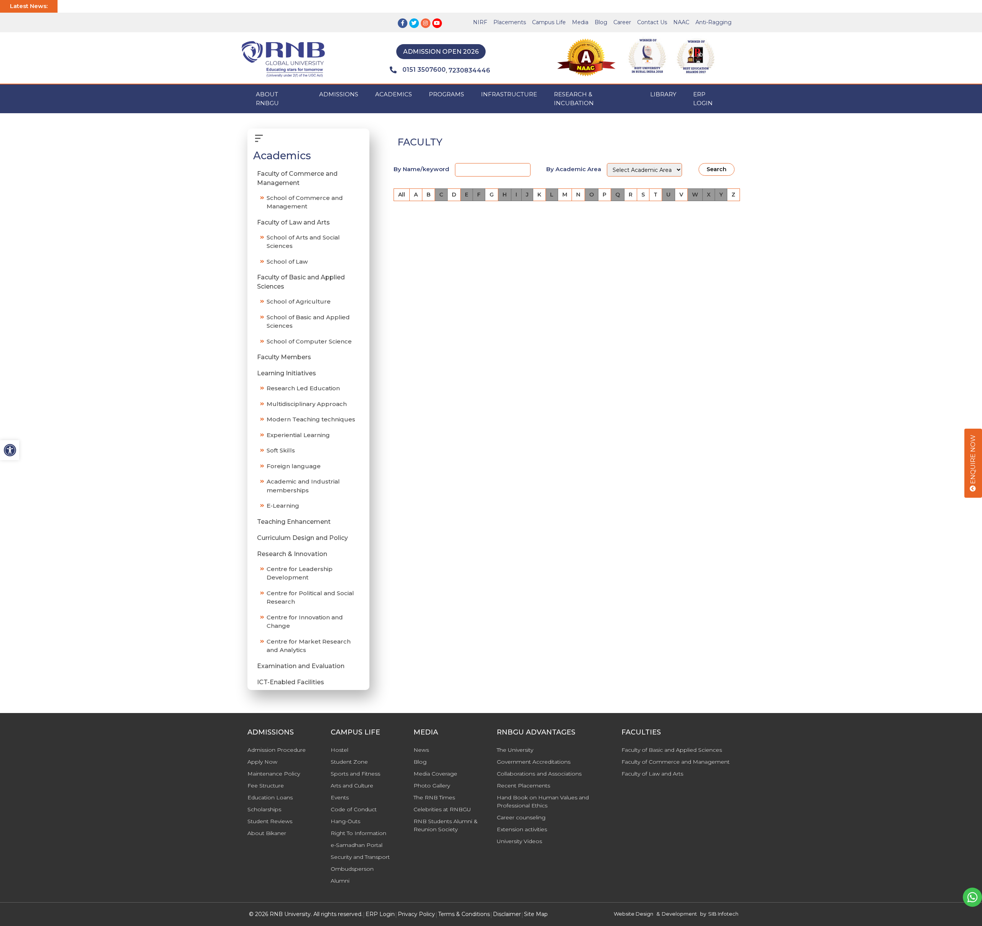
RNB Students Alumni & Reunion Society (446, 825)
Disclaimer (507, 914)
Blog (601, 22)
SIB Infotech (723, 914)
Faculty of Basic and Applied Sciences (301, 282)
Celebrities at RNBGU (442, 809)
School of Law (287, 261)
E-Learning (283, 505)
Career (622, 22)
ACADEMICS (393, 94)
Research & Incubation (574, 99)
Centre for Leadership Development (300, 573)
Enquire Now (973, 460)
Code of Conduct (354, 809)
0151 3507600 (424, 69)
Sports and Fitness (355, 773)
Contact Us (652, 22)
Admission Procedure (276, 749)
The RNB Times (434, 797)
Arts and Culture (352, 785)
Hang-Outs (345, 821)
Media (580, 22)
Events (340, 797)
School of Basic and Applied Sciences (308, 322)
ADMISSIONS (338, 94)
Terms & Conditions (464, 914)
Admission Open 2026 (441, 51)
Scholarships (264, 809)
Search (717, 169)
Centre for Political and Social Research (310, 597)
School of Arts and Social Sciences (303, 242)
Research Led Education (303, 388)
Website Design (633, 914)
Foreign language (294, 466)
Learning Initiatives (286, 373)
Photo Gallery (432, 785)
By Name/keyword (421, 169)
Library (663, 94)
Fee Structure (265, 785)
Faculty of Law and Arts (293, 222)
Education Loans (270, 797)
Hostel (339, 749)
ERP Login (703, 99)
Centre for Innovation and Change (305, 622)
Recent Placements (523, 785)
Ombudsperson (352, 868)
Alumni (340, 880)
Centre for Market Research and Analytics (309, 646)
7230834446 (469, 70)
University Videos (519, 841)
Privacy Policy (416, 914)
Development (679, 914)
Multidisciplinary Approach (307, 404)
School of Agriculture (299, 301)
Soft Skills (281, 450)
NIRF (480, 22)
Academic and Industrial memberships (303, 486)
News (421, 749)
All (401, 194)
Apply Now (262, 761)
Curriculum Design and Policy (302, 537)
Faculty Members (284, 357)
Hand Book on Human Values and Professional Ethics (543, 801)
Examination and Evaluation (300, 666)
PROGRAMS (446, 94)
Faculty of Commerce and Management (297, 178)
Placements (509, 22)
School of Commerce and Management (305, 202)
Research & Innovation (292, 554)
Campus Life (549, 22)
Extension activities (522, 829)
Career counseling (521, 817)
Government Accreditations (533, 761)
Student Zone (349, 761)
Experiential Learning (298, 435)
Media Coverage (435, 773)
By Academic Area (573, 169)
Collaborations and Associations (539, 773)
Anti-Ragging (713, 22)
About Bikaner (266, 833)
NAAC (681, 22)
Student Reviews (269, 821)
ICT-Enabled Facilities (290, 682)
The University (515, 749)
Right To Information (358, 833)
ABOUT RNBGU (267, 99)
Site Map (536, 914)
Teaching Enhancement (294, 521)
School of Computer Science (309, 341)
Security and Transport (360, 856)
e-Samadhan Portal (356, 845)
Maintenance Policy (273, 773)
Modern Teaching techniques (311, 419)
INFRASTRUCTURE (509, 94)
